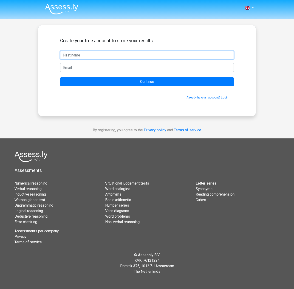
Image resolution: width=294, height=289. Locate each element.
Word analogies (117, 189)
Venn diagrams (117, 211)
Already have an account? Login (208, 97)
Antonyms (113, 194)
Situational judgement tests (127, 183)
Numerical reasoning (30, 183)
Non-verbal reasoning (122, 222)
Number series (117, 205)
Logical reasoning (28, 211)
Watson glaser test (29, 200)
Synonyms (204, 189)
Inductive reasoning (30, 194)
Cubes (201, 200)
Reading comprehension (215, 194)
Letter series (206, 183)
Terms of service (187, 130)
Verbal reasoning (28, 189)
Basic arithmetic (118, 200)
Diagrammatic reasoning (33, 205)
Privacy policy (155, 130)
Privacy (20, 236)
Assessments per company (36, 231)
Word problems (117, 216)
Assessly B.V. (149, 255)
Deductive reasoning (31, 216)
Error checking (25, 222)
